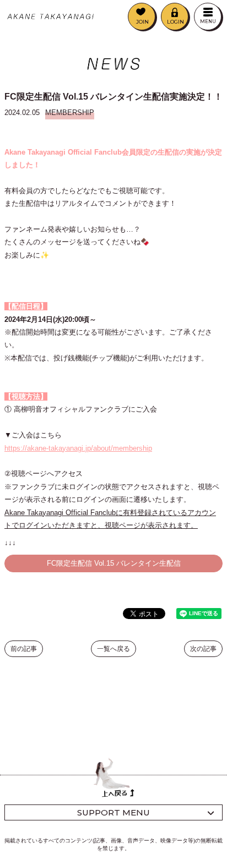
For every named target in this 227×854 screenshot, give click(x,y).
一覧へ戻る (113, 649)
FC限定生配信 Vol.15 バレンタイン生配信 (114, 563)
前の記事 (23, 649)
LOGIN (175, 21)
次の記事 (203, 649)
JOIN (142, 21)
